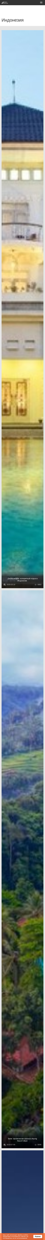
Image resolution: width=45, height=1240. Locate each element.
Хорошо (38, 1236)
